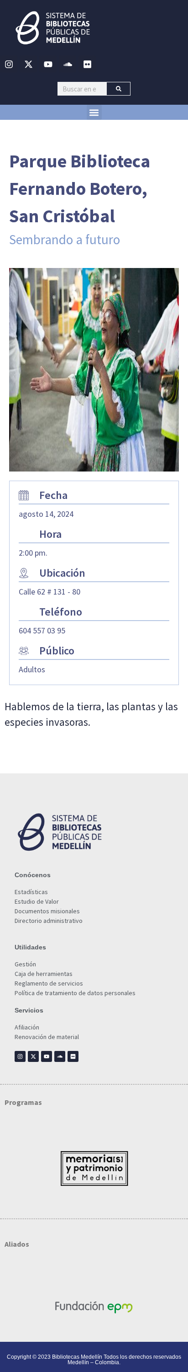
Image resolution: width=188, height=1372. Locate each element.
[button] (94, 112)
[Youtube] (48, 64)
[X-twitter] (28, 64)
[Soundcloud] (67, 64)
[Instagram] (8, 64)
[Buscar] (118, 88)
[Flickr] (87, 64)
